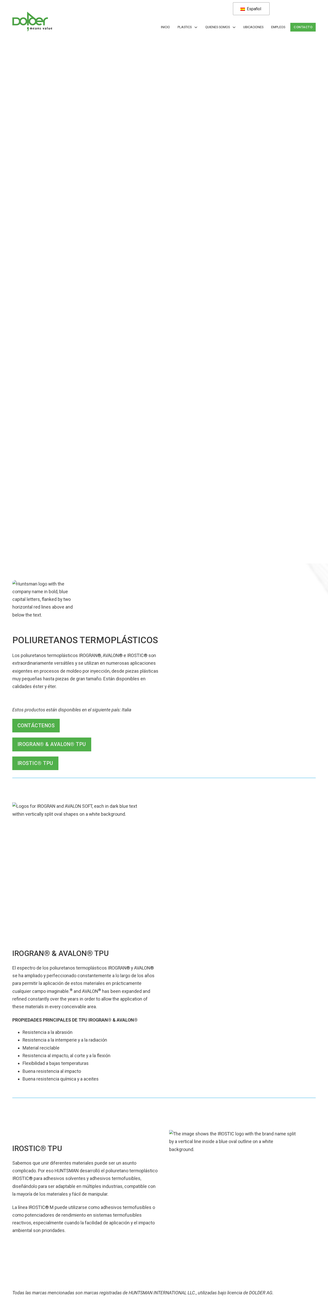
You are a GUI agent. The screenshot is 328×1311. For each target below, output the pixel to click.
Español (253, 8)
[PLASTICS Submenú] (196, 27)
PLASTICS (185, 27)
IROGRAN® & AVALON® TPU (51, 744)
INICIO (165, 27)
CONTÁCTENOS (36, 726)
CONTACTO (303, 27)
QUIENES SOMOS (217, 27)
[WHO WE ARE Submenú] (234, 27)
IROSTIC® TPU (35, 763)
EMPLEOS (278, 27)
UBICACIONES (253, 27)
